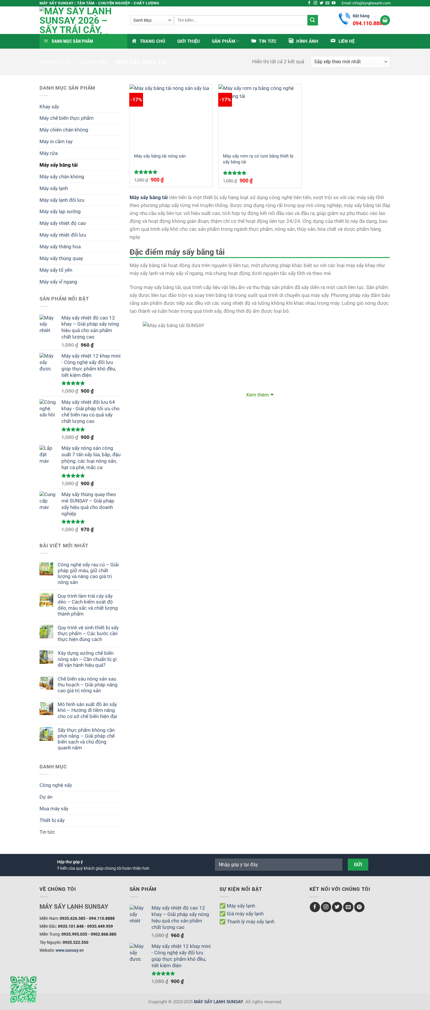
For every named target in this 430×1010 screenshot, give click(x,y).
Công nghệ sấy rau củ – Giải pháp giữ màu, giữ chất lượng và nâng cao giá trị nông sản (88, 573)
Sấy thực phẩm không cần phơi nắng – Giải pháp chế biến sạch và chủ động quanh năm (86, 739)
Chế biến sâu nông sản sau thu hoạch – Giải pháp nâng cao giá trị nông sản (88, 684)
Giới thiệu (188, 41)
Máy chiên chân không (63, 130)
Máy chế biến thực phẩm (66, 118)
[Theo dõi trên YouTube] (334, 3)
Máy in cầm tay (56, 141)
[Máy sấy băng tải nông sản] (171, 116)
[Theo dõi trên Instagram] (315, 3)
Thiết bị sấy (52, 820)
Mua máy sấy (53, 808)
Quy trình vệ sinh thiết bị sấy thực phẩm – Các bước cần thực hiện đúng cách (88, 633)
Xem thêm (257, 395)
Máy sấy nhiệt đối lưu (62, 235)
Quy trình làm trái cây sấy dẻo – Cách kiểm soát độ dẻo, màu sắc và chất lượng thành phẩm (88, 604)
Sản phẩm (223, 41)
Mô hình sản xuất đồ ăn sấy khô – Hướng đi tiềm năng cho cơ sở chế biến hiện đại (87, 710)
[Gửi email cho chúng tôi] (327, 3)
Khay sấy (49, 107)
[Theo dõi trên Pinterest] (359, 907)
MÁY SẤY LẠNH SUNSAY (218, 1001)
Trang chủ (54, 62)
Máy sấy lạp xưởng (60, 211)
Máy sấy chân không (61, 177)
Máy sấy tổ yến (55, 270)
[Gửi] (312, 20)
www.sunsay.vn (70, 950)
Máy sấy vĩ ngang (58, 282)
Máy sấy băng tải (58, 165)
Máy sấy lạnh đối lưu (61, 200)
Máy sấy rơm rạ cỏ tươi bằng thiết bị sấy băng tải (258, 159)
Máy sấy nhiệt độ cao (62, 223)
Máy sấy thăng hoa (60, 246)
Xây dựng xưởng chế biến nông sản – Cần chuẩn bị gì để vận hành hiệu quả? (87, 659)
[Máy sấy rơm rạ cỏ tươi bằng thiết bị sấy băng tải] (260, 116)
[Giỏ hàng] (385, 20)
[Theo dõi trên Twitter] (322, 3)
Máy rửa (48, 153)
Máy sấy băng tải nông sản (160, 156)
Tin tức (47, 832)
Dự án (45, 797)
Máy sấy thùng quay (61, 258)
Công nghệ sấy (55, 785)
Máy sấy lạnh (53, 188)
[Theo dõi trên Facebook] (309, 3)
